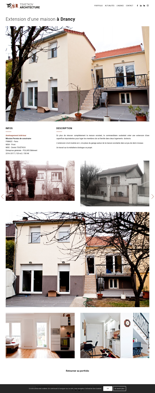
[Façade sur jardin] (77, 259)
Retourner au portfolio (77, 370)
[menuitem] (98, 5)
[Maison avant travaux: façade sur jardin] (40, 181)
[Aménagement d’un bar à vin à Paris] (153, 196)
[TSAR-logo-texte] (23, 5)
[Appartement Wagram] (2, 196)
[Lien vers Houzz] (144, 5)
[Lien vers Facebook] (137, 5)
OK (108, 388)
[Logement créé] (114, 335)
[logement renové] (40, 335)
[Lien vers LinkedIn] (141, 5)
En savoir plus (119, 388)
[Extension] (77, 73)
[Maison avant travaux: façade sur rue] (114, 183)
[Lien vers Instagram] (147, 5)
